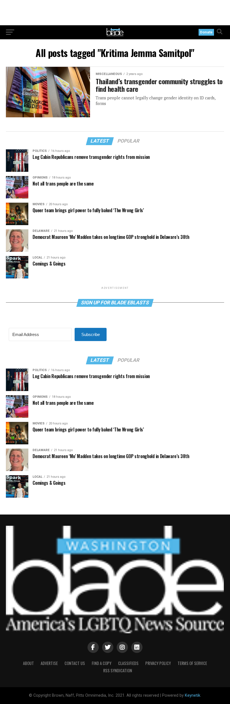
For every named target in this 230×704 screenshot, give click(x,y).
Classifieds (128, 663)
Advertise (49, 663)
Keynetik (192, 695)
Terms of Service (192, 663)
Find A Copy (101, 663)
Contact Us (75, 663)
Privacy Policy (158, 663)
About (28, 663)
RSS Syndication (117, 670)
